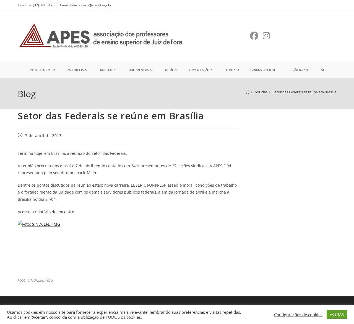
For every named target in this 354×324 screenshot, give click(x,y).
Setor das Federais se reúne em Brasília (304, 91)
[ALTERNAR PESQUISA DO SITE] (323, 69)
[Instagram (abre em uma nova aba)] (266, 36)
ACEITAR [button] (337, 314)
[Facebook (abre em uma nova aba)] (254, 36)
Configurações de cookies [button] (298, 314)
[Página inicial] (247, 91)
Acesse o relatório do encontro (46, 211)
